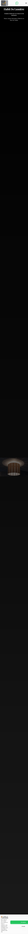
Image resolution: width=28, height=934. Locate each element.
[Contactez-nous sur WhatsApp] (16, 3)
